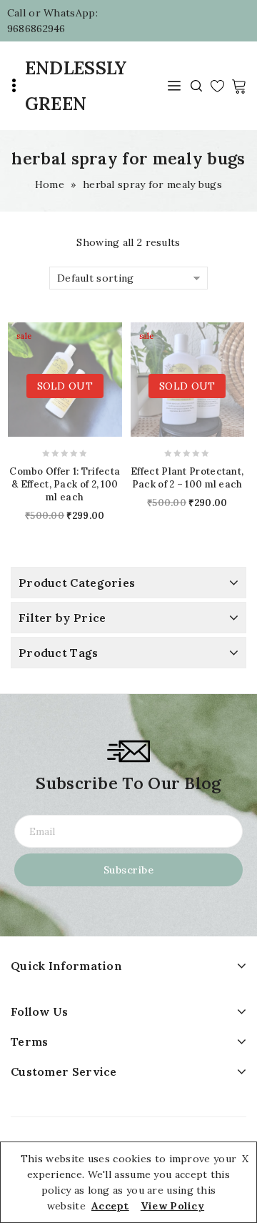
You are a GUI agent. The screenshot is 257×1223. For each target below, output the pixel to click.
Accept (110, 1205)
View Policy (172, 1205)
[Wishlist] (217, 85)
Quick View (97, 379)
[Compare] (54, 381)
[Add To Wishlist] (76, 379)
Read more (32, 379)
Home (49, 184)
